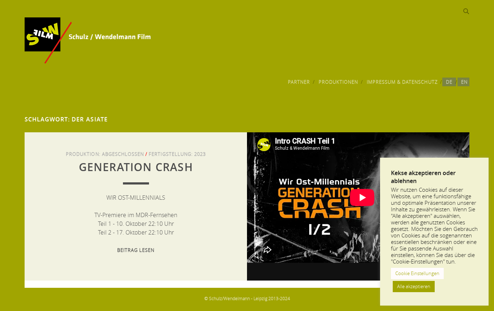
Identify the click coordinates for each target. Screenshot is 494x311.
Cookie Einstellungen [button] (417, 273)
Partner (299, 82)
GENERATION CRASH (136, 167)
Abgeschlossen (123, 154)
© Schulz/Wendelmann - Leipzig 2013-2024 (247, 298)
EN (464, 82)
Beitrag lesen (136, 250)
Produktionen (338, 82)
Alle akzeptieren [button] (413, 286)
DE (449, 82)
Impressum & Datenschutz (402, 82)
